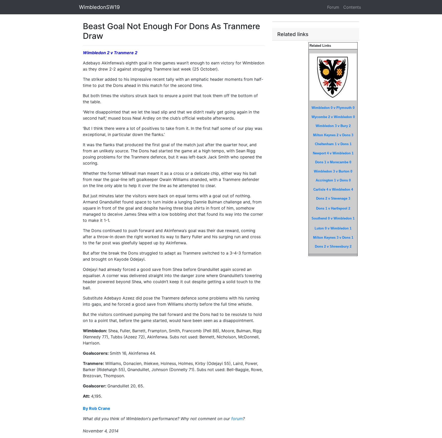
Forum (333, 7)
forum (237, 418)
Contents (352, 7)
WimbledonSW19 (99, 7)
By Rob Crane (96, 408)
